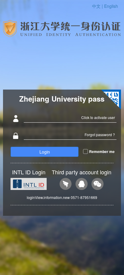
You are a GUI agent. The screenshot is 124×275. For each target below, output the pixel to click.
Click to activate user (98, 117)
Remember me (102, 151)
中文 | (98, 6)
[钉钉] (65, 184)
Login (44, 152)
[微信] (97, 184)
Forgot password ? (100, 134)
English (111, 6)
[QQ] (81, 184)
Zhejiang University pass (61, 98)
